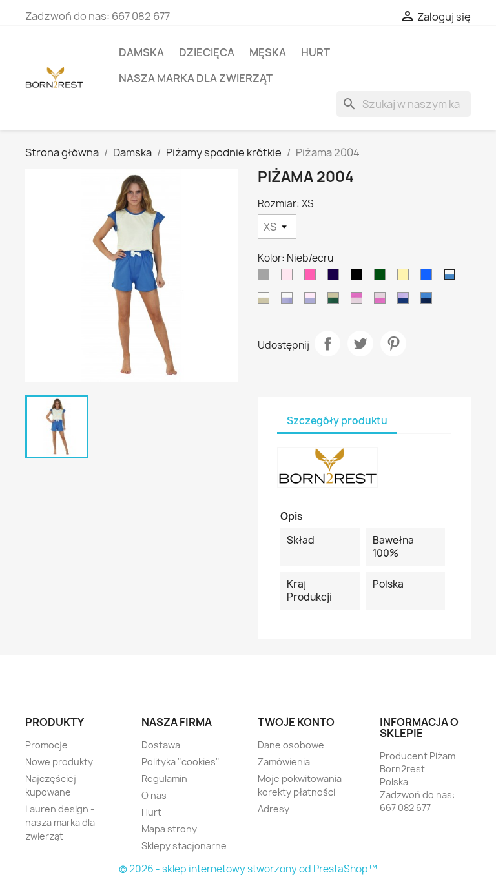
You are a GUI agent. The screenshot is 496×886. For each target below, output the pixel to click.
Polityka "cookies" (180, 762)
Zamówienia (284, 762)
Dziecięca (206, 52)
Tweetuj (360, 343)
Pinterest (393, 343)
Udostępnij (327, 343)
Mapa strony (169, 829)
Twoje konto (296, 722)
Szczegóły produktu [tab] (337, 421)
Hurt (315, 52)
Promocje (46, 745)
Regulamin (164, 778)
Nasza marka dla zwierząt (196, 78)
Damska (141, 52)
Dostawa (160, 745)
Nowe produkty (59, 762)
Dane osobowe (291, 745)
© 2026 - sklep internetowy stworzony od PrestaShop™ (248, 869)
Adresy (273, 809)
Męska (267, 52)
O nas (154, 795)
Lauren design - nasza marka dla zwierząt (60, 822)
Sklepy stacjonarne (184, 846)
